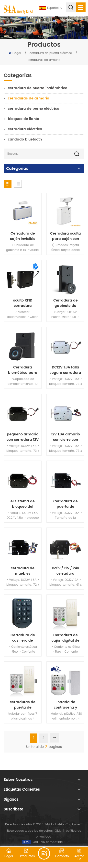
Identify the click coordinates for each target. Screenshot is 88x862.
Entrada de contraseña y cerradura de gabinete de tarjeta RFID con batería (65, 705)
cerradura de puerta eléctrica (51, 53)
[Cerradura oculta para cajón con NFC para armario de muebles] (65, 211)
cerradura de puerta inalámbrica (37, 88)
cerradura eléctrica (25, 129)
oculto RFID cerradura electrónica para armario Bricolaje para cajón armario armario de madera (22, 303)
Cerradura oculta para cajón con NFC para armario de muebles (65, 236)
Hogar (16, 53)
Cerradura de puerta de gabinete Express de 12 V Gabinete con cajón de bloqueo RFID (65, 504)
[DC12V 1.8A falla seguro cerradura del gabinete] (65, 345)
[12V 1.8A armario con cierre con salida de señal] (65, 412)
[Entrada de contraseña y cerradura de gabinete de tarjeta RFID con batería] (65, 680)
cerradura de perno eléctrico (33, 108)
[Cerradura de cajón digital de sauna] (65, 613)
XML (58, 831)
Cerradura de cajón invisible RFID (22, 236)
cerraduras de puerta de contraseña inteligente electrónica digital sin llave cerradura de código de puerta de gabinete (23, 705)
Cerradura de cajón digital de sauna (65, 638)
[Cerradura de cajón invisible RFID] (22, 211)
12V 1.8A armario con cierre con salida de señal (65, 437)
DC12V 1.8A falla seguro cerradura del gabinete (65, 370)
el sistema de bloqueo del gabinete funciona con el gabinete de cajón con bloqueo (22, 504)
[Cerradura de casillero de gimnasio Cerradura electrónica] (22, 613)
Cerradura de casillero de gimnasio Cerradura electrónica (23, 638)
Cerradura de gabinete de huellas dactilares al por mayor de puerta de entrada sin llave (65, 303)
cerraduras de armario (44, 60)
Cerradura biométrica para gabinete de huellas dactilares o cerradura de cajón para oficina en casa (22, 370)
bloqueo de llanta (23, 119)
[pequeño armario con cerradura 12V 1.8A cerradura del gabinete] (22, 412)
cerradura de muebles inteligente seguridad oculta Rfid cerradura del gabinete (22, 571)
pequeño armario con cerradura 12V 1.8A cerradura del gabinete (23, 437)
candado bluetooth (25, 139)
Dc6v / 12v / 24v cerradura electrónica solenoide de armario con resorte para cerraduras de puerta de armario (65, 571)
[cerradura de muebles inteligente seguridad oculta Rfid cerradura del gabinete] (22, 546)
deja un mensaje (44, 853)
